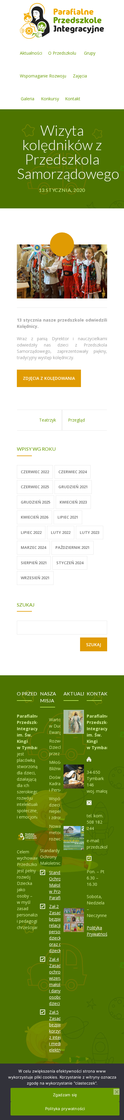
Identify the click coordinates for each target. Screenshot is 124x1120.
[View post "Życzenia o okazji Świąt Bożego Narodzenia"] (76, 776)
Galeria (27, 98)
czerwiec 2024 (72, 471)
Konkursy (50, 98)
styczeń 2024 (69, 562)
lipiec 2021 (67, 517)
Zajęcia (80, 76)
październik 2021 (72, 547)
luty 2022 (60, 532)
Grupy (89, 53)
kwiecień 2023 (73, 502)
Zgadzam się (65, 1094)
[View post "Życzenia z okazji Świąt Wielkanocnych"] (76, 722)
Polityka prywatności (65, 1108)
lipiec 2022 (31, 532)
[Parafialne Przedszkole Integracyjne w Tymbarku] (62, 20)
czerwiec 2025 (35, 486)
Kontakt (72, 98)
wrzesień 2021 (35, 577)
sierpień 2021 (34, 562)
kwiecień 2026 (34, 517)
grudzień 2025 (35, 502)
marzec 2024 (33, 547)
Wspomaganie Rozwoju (43, 76)
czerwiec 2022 (35, 471)
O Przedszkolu (62, 53)
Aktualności (31, 53)
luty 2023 (89, 532)
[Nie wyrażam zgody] (116, 1092)
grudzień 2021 (73, 486)
